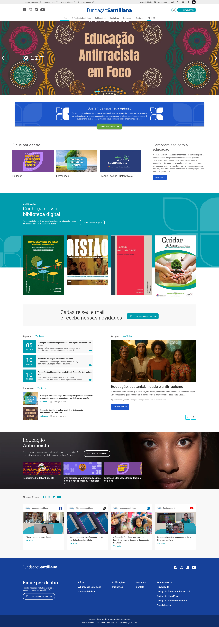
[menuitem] (32, 2)
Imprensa (127, 18)
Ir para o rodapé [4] (86, 2)
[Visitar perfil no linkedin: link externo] (36, 9)
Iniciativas (114, 18)
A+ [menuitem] (172, 2)
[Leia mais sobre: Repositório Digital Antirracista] (42, 468)
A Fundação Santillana (81, 18)
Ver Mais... (30, 541)
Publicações (100, 18)
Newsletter (188, 10)
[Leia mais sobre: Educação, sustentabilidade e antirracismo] (153, 361)
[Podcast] (32, 161)
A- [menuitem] (178, 2)
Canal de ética (164, 605)
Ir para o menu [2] (51, 2)
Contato (139, 18)
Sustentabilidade (160, 400)
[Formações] (76, 161)
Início (64, 18)
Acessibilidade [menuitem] (146, 2)
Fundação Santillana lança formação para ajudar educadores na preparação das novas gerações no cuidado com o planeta (66, 396)
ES (154, 18)
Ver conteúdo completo (97, 454)
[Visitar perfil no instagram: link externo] (30, 9)
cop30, (126, 400)
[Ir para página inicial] (109, 10)
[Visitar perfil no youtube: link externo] (42, 9)
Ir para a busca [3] (68, 2)
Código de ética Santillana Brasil (173, 591)
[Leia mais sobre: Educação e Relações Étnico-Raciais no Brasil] (123, 468)
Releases (44, 416)
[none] (183, 2)
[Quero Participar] (109, 116)
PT (149, 18)
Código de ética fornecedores (172, 600)
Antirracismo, (119, 400)
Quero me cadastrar (143, 316)
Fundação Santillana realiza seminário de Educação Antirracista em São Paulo (61, 411)
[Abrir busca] (173, 10)
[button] (97, 91)
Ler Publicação (120, 407)
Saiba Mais (160, 177)
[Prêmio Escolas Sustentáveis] (120, 161)
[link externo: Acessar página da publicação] (43, 523)
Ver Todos (39, 336)
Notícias (43, 402)
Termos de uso (164, 582)
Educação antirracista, (145, 400)
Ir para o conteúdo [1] (32, 2)
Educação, (133, 400)
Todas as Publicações (92, 223)
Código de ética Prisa (168, 596)
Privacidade (163, 587)
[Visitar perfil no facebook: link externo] (24, 9)
